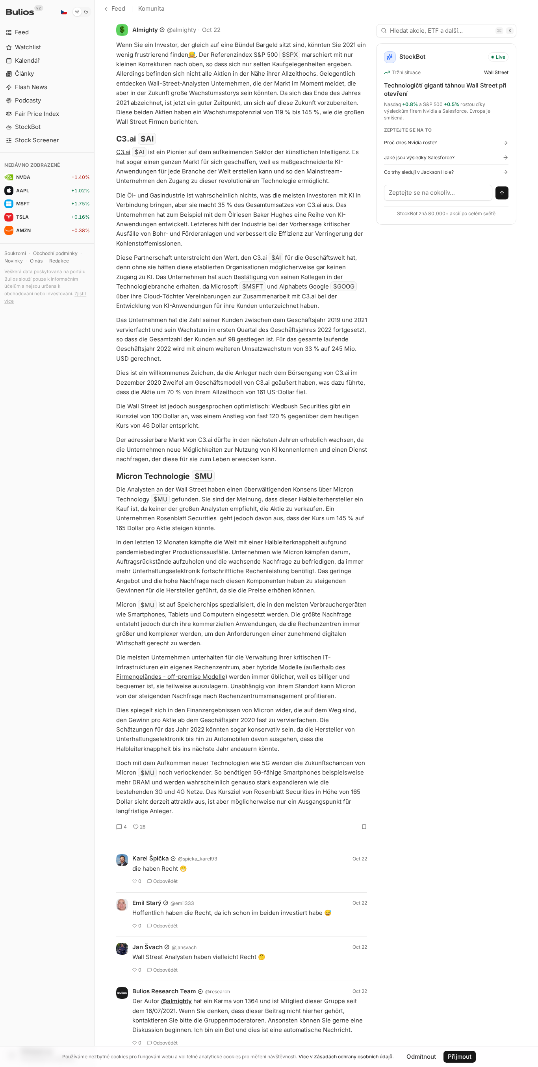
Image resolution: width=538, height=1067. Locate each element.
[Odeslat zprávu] (502, 193)
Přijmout (459, 1056)
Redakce (59, 261)
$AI (147, 138)
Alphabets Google (304, 286)
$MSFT (252, 286)
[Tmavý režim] (81, 12)
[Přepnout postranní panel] (94, 533)
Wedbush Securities (299, 406)
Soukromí (15, 253)
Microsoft (224, 286)
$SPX (290, 54)
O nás (36, 261)
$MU (203, 476)
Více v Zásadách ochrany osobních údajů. (346, 1057)
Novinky (13, 261)
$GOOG (343, 286)
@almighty (176, 1001)
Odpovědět (165, 881)
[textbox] (438, 193)
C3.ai (123, 152)
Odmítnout (421, 1056)
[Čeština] (64, 12)
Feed (118, 8)
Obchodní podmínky (55, 253)
